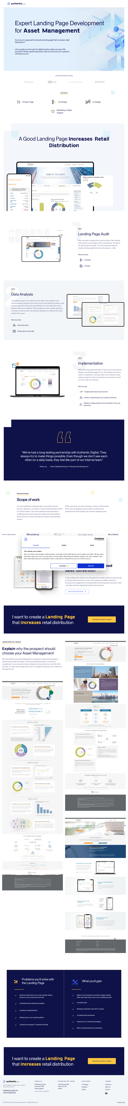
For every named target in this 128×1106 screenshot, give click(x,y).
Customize (62, 566)
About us (107, 1087)
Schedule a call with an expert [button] (101, 619)
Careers (107, 1089)
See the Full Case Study (76, 591)
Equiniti (84, 1089)
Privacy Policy (121, 1102)
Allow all (91, 566)
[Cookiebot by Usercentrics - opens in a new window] (96, 539)
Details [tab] (64, 545)
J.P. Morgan (85, 1084)
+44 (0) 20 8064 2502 (9, 1092)
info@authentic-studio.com (10, 1090)
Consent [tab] (36, 545)
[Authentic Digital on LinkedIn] (106, 1093)
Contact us (108, 1084)
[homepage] (16, 3)
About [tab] (92, 545)
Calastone (84, 1087)
